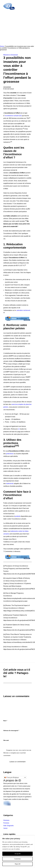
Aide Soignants (8, 825)
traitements (9, 483)
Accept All (17, 853)
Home (2, 46)
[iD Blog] (9, 6)
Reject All (17, 864)
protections (9, 453)
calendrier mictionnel (23, 310)
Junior (5, 828)
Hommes (6, 820)
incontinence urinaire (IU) (13, 115)
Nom (5, 720)
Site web (6, 740)
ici (19, 429)
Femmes (6, 823)
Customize (17, 859)
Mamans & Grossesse (10, 55)
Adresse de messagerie (11, 730)
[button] (30, 6)
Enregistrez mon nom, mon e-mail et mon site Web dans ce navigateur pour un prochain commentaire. (17, 752)
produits (17, 516)
